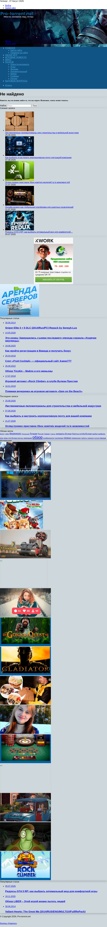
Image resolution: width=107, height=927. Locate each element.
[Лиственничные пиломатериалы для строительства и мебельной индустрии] (19, 130)
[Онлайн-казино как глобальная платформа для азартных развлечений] (19, 205)
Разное (9, 62)
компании (28, 438)
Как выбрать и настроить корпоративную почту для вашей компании (38, 157)
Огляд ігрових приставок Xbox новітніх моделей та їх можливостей (37, 182)
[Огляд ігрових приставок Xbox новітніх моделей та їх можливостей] (19, 180)
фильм (103, 438)
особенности (48, 438)
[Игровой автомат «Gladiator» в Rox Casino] (25, 675)
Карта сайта (16, 50)
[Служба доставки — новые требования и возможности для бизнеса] (25, 704)
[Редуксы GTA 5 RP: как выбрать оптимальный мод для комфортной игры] (19, 230)
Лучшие (33, 434)
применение (76, 438)
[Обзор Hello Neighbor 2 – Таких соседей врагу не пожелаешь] (25, 821)
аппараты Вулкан (64, 434)
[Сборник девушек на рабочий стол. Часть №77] (25, 792)
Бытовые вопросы (16, 81)
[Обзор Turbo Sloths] (25, 558)
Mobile (13, 74)
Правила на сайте (19, 53)
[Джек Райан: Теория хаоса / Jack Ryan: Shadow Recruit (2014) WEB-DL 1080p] (25, 470)
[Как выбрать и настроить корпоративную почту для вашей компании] (19, 155)
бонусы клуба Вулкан (82, 434)
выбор (95, 434)
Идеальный (25, 434)
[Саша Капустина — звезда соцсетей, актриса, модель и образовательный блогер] (25, 733)
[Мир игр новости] (17, 37)
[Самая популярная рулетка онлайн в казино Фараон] (25, 762)
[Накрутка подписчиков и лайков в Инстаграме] (25, 616)
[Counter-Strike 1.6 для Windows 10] (25, 499)
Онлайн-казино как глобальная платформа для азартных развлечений (39, 207)
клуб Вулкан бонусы (15, 438)
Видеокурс (15, 433)
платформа (59, 438)
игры (6, 438)
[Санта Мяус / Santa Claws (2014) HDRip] (21, 528)
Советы (52, 434)
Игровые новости (15, 57)
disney (2, 434)
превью (67, 438)
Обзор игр (11, 55)
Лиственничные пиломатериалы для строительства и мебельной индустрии (42, 133)
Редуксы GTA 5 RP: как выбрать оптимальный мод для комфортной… (39, 232)
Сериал (47, 434)
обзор (37, 437)
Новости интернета (19, 64)
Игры (13, 67)
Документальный (18, 71)
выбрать (101, 434)
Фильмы (14, 69)
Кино (8, 60)
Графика (14, 76)
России (40, 434)
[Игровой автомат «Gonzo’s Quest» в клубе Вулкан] (25, 645)
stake (7, 434)
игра (1, 438)
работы (84, 438)
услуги (97, 438)
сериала (90, 438)
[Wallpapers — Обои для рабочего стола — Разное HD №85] (23, 587)
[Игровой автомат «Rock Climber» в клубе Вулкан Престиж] (25, 879)
